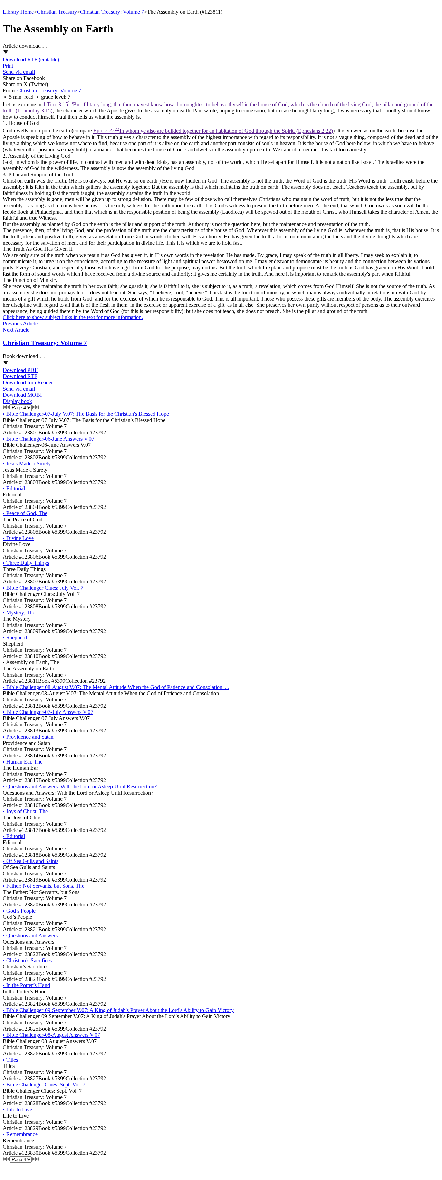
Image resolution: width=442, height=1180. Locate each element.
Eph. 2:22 (213, 131)
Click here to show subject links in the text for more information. (73, 317)
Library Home (18, 12)
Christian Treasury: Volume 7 (112, 12)
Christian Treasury (57, 12)
